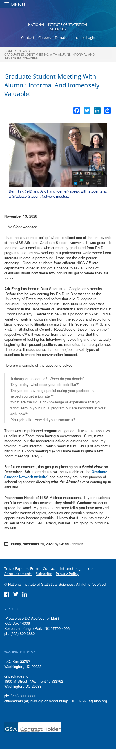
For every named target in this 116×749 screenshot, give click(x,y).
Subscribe (44, 573)
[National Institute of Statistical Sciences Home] (58, 13)
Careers (44, 37)
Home (9, 51)
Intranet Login (83, 37)
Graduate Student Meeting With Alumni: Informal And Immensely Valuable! (49, 56)
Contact (27, 37)
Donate (61, 37)
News (23, 51)
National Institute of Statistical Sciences (58, 26)
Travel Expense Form (21, 568)
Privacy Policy (67, 573)
